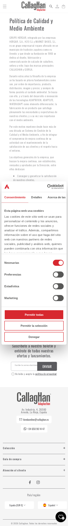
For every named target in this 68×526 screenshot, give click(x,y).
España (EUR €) (16, 505)
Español (51, 505)
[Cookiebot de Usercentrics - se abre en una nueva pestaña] (48, 186)
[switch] (58, 274)
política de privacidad (46, 374)
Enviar (47, 366)
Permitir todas (34, 314)
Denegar (34, 336)
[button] (5, 6)
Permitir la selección (34, 325)
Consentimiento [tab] (15, 197)
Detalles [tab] (36, 197)
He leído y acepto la (36, 374)
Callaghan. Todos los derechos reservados (38, 523)
